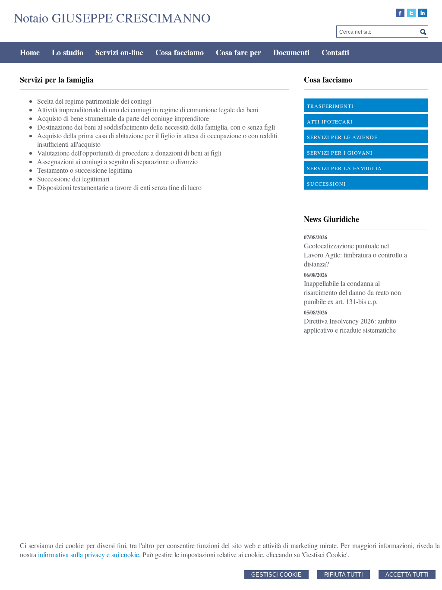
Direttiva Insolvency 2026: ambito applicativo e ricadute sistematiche (350, 325)
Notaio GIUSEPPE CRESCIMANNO (112, 17)
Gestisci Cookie (276, 574)
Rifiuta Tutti (343, 574)
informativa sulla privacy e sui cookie (88, 554)
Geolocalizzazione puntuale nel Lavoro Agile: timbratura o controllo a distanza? (355, 254)
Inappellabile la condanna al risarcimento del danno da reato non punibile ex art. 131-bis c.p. (352, 292)
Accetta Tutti (407, 574)
